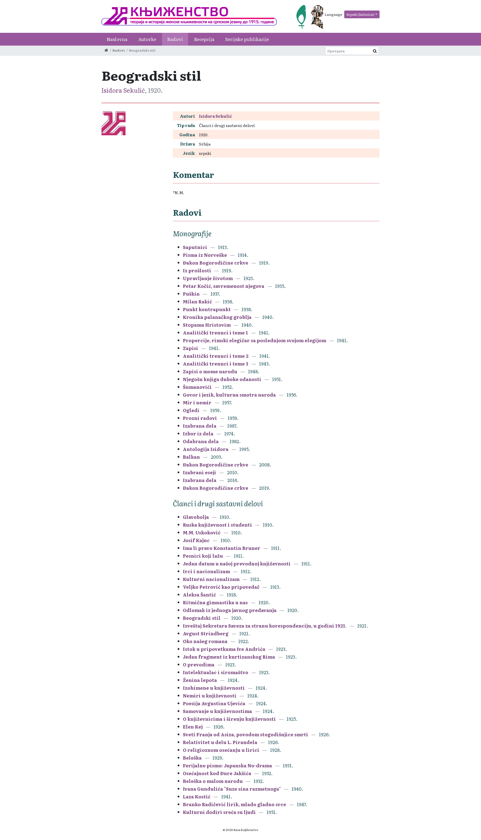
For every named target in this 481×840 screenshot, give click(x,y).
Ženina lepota (200, 680)
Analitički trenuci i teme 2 (216, 355)
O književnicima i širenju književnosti (229, 718)
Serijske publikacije (247, 39)
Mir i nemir (197, 402)
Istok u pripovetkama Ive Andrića (224, 649)
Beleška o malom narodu (213, 781)
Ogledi (191, 410)
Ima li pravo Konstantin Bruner (221, 548)
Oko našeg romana (205, 641)
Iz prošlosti (197, 270)
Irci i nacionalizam (206, 571)
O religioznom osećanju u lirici (221, 750)
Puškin (191, 293)
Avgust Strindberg (205, 633)
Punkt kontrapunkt (207, 309)
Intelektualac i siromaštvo (215, 672)
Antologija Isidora (205, 449)
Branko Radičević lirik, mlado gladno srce (234, 804)
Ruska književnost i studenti (217, 524)
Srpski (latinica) (360, 14)
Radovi (175, 39)
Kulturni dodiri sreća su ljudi (219, 812)
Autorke (147, 39)
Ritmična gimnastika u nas (215, 602)
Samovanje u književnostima (217, 711)
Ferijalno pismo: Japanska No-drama (227, 765)
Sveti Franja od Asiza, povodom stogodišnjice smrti (245, 734)
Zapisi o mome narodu (210, 371)
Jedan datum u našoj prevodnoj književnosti (237, 563)
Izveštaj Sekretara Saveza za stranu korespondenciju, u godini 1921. (264, 625)
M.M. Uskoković (201, 532)
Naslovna (117, 39)
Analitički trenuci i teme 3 (215, 363)
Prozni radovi (200, 418)
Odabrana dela (201, 441)
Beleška (192, 757)
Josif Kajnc (196, 540)
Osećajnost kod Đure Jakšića (217, 773)
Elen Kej (193, 726)
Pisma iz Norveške (205, 255)
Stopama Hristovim (207, 324)
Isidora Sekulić (123, 90)
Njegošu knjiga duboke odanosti (222, 379)
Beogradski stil (201, 618)
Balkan (191, 456)
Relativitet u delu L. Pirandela (220, 742)
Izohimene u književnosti (214, 687)
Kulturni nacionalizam (211, 579)
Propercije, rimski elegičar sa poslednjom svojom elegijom (254, 340)
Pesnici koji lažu (203, 555)
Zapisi (190, 348)
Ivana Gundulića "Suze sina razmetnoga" (232, 788)
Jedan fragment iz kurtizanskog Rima (229, 656)
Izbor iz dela (198, 433)
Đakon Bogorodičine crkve (215, 262)
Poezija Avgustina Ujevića (214, 703)
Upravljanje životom (208, 278)
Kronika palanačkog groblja (217, 317)
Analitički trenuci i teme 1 (215, 332)
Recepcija (204, 39)
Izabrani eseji (199, 472)
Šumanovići (197, 387)
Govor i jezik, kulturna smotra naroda (229, 394)
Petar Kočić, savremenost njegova (223, 286)
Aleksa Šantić (199, 594)
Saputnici (195, 247)
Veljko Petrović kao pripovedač (221, 586)
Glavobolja (196, 517)
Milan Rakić (197, 301)
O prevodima (198, 664)
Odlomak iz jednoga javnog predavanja (230, 610)
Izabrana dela (199, 425)
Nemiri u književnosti (209, 695)
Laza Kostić (196, 796)
